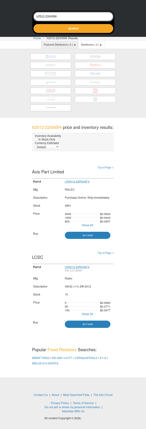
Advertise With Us (73, 411)
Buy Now (88, 235)
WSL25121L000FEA (45, 363)
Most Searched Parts (76, 395)
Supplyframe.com (92, 418)
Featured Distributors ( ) (59, 44)
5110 (103, 358)
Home (37, 38)
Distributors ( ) (90, 44)
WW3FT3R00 (40, 358)
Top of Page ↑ (106, 167)
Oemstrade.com (73, 4)
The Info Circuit (103, 395)
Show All (87, 225)
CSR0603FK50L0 (86, 358)
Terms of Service (83, 403)
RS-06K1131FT (62, 358)
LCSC (38, 257)
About (55, 395)
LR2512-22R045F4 (77, 181)
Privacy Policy (60, 403)
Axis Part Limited (48, 171)
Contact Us (41, 395)
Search (73, 28)
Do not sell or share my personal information (72, 407)
